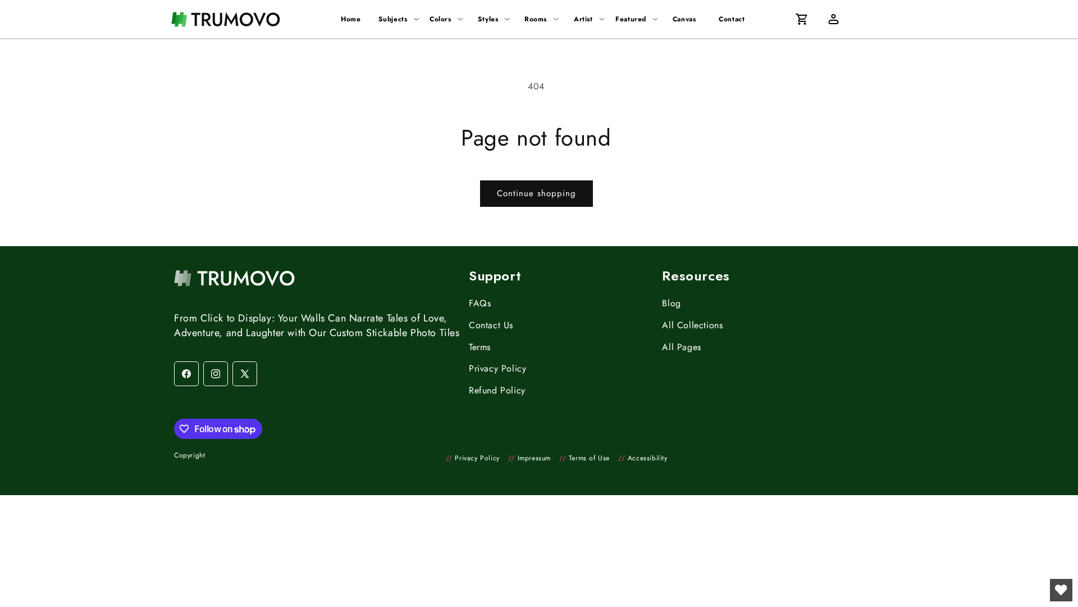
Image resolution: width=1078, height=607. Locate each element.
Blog (671, 303)
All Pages (681, 347)
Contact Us (491, 325)
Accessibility (643, 458)
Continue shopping (536, 193)
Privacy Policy (497, 368)
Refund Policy (497, 390)
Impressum (529, 458)
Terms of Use (584, 458)
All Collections (692, 325)
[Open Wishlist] (1061, 590)
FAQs (480, 303)
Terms (480, 347)
